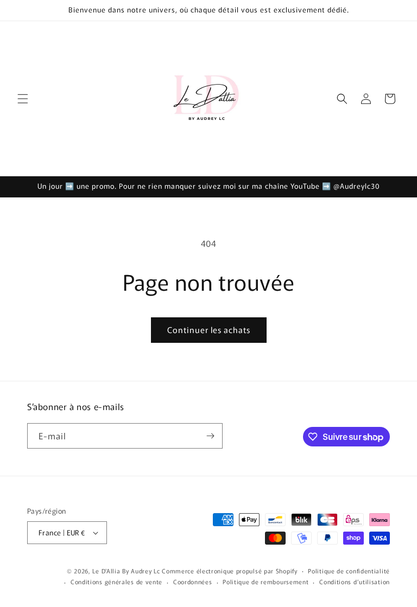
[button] (23, 99)
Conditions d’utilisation (354, 581)
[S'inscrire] (210, 436)
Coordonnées (192, 581)
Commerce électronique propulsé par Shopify (229, 570)
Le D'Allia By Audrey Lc (126, 570)
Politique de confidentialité (349, 570)
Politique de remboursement (265, 581)
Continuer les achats (208, 329)
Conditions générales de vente (116, 581)
